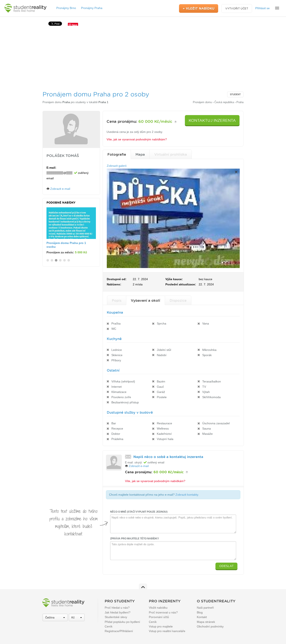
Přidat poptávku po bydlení (122, 621)
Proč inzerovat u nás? (163, 612)
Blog (200, 612)
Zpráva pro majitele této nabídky (134, 538)
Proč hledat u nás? (117, 607)
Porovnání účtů (159, 617)
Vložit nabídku (158, 607)
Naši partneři (205, 607)
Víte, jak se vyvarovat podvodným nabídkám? (137, 139)
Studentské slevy (116, 617)
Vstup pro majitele (161, 626)
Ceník (108, 626)
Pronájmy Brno (66, 8)
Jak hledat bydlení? (117, 612)
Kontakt (202, 617)
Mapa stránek (206, 621)
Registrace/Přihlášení (119, 631)
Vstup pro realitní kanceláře (167, 631)
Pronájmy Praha (91, 8)
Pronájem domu (56, 102)
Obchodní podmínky (210, 626)
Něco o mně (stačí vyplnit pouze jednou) (138, 511)
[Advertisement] (143, 57)
